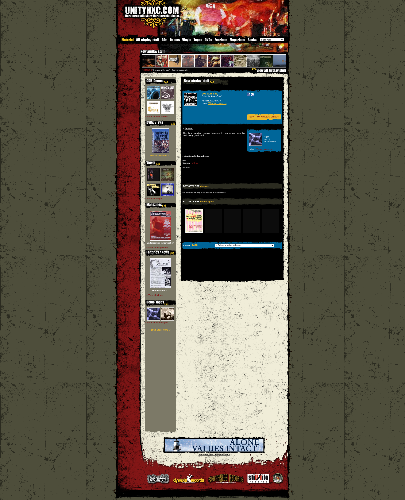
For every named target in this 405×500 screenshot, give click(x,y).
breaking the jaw (161, 70)
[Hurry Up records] (214, 451)
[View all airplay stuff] (270, 71)
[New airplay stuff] (138, 53)
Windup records (217, 103)
